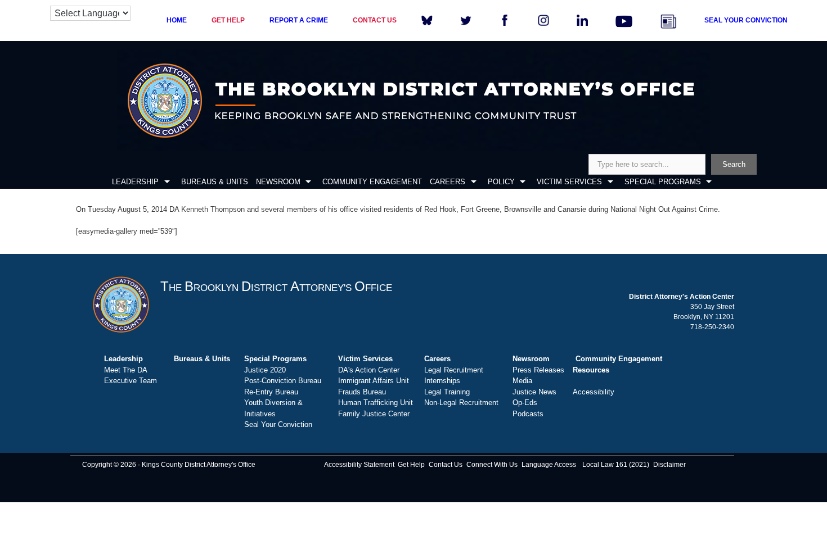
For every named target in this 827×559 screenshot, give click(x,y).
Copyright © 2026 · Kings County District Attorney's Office (168, 465)
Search (733, 164)
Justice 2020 (265, 370)
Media (522, 380)
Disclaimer (669, 465)
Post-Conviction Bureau (282, 380)
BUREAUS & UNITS (214, 182)
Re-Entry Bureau (271, 392)
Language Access (549, 465)
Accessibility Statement (359, 465)
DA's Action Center (368, 370)
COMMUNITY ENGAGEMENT (372, 182)
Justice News (534, 392)
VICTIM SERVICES (569, 182)
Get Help (411, 465)
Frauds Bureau (362, 392)
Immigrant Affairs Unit (373, 380)
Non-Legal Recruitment (461, 402)
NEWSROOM (278, 182)
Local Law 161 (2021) (615, 465)
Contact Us (445, 465)
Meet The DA (125, 370)
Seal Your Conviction (278, 424)
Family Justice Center (374, 414)
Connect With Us (492, 465)
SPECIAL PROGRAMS (662, 182)
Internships (442, 380)
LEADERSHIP (135, 182)
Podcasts (528, 414)
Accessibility (593, 392)
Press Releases (538, 370)
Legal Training (447, 392)
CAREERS (447, 182)
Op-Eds (525, 402)
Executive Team (130, 380)
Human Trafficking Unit (375, 402)
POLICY (501, 182)
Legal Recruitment (453, 370)
